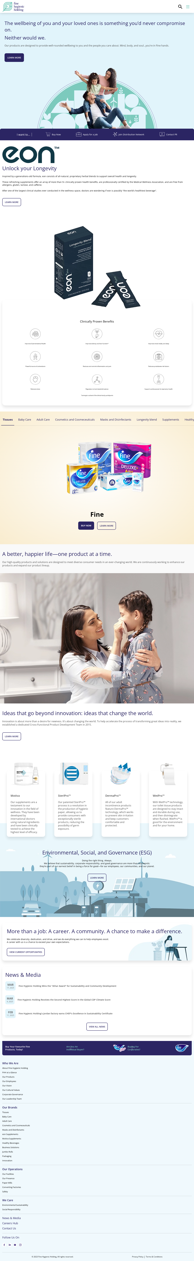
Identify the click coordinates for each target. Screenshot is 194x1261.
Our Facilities (8, 1174)
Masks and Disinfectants (13, 1129)
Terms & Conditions (154, 1256)
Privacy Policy (137, 1256)
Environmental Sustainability (15, 1205)
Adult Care (7, 1121)
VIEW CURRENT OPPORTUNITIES (25, 952)
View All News (97, 1026)
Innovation (7, 1160)
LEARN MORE (106, 525)
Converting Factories (11, 1187)
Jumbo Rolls (7, 1151)
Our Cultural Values (11, 1090)
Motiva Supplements (11, 1138)
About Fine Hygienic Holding (15, 1068)
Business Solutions (10, 1147)
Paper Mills (7, 1182)
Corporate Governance (12, 1094)
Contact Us (9, 1228)
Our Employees (9, 1081)
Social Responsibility (11, 1209)
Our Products (8, 1076)
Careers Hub (10, 1223)
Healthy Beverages (10, 1143)
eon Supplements (10, 1134)
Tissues (5, 1112)
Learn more (11, 202)
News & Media (11, 1218)
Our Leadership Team (12, 1098)
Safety (5, 1191)
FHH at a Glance (9, 1072)
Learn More (14, 57)
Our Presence (8, 1178)
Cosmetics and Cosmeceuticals (16, 1125)
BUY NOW (86, 525)
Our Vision (7, 1085)
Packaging (6, 1156)
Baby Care (6, 1116)
